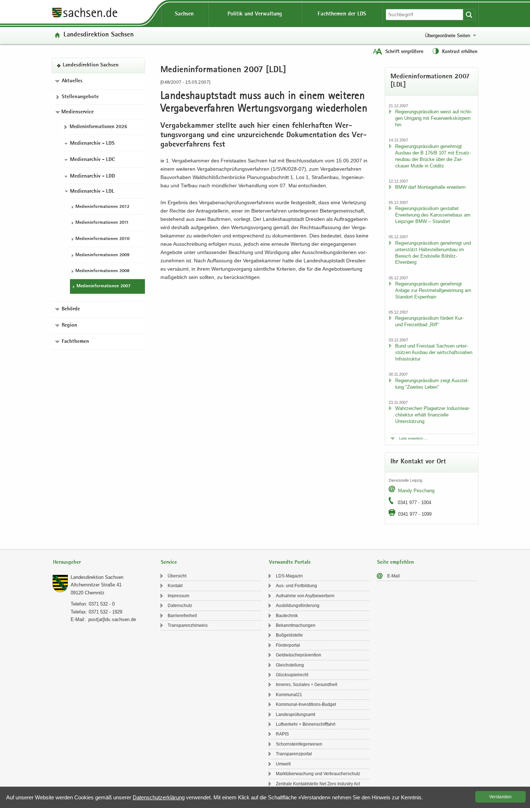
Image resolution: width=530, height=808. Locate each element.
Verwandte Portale (290, 562)
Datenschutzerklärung (159, 797)
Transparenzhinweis (188, 625)
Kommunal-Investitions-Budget (306, 704)
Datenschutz (180, 605)
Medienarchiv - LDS (92, 143)
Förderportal (288, 645)
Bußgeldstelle (289, 635)
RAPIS (282, 734)
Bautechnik (287, 615)
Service (169, 562)
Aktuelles (72, 81)
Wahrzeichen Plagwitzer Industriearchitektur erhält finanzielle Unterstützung (432, 415)
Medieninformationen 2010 (102, 239)
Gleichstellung (290, 665)
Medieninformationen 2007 (103, 286)
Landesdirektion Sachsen (98, 35)
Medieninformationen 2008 (102, 271)
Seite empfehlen (395, 562)
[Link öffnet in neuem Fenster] (85, 17)
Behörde (71, 309)
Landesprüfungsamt (295, 714)
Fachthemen (75, 341)
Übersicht (177, 575)
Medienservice (77, 112)
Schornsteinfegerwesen (299, 744)
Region (69, 325)
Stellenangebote (80, 97)
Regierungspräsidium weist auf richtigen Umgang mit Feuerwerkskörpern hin (433, 118)
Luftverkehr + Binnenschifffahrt (305, 724)
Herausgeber (67, 562)
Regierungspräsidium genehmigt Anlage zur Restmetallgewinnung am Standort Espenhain (433, 290)
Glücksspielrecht (292, 674)
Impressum (178, 595)
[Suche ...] (469, 14)
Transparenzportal (294, 753)
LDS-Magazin (289, 575)
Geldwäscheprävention (298, 655)
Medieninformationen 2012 (102, 207)
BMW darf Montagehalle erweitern (430, 187)
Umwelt (283, 763)
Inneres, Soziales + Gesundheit (306, 684)
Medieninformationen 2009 (102, 255)
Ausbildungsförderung (297, 605)
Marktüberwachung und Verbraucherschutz (318, 773)
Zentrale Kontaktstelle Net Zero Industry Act (318, 783)
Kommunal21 (289, 694)
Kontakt (175, 585)
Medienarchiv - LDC (92, 159)
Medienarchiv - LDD (92, 176)
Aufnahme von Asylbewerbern (305, 595)
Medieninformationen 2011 (102, 222)
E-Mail (393, 575)
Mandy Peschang (416, 490)
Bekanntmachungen (295, 625)
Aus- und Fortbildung (296, 585)
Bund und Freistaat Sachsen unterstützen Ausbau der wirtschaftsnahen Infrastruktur (433, 352)
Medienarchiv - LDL (92, 191)
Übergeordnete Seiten (447, 35)
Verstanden (500, 796)
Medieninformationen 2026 (98, 127)
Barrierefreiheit (182, 615)
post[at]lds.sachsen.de (112, 619)
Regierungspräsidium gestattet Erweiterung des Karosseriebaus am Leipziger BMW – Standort (433, 215)
